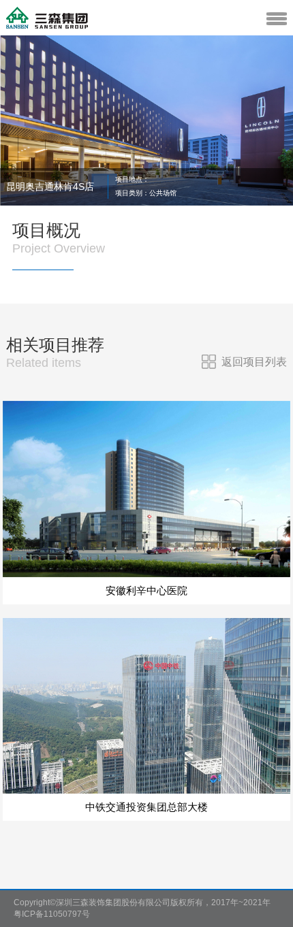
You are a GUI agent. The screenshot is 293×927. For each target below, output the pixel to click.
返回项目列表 (254, 361)
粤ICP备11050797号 (52, 914)
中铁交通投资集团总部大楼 (146, 807)
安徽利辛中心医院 (146, 590)
